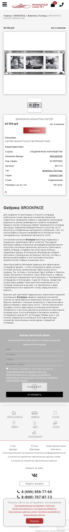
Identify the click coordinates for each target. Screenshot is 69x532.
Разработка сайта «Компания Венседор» (50, 531)
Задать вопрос (34, 483)
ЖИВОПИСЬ (20, 15)
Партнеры (34, 449)
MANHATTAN (56, 175)
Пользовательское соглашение (21, 371)
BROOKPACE (56, 156)
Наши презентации (56, 445)
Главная (8, 15)
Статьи (34, 445)
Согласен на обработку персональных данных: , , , (32, 374)
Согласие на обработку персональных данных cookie (34, 456)
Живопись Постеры (37, 15)
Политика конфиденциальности (50, 453)
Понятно (34, 521)
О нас (13, 445)
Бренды (13, 449)
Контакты (56, 449)
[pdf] (6, 192)
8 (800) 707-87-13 (37, 497)
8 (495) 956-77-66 (37, 491)
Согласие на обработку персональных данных (34, 460)
